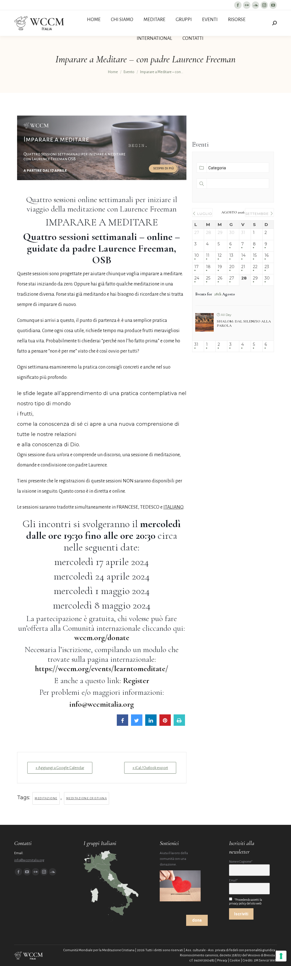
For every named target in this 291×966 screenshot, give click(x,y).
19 (220, 266)
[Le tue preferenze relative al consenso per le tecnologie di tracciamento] (281, 956)
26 (220, 278)
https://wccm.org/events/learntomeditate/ (101, 668)
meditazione (46, 798)
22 (255, 266)
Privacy (222, 960)
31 (196, 344)
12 (220, 255)
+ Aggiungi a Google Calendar (60, 768)
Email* (233, 880)
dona (197, 920)
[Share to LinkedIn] (151, 724)
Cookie (235, 960)
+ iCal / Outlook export (150, 768)
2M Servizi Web (265, 960)
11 (207, 255)
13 (231, 255)
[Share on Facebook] (122, 724)
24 (196, 278)
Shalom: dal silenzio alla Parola (244, 323)
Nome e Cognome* (240, 861)
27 (231, 278)
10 (196, 255)
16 (267, 255)
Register (136, 680)
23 (267, 266)
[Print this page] (179, 724)
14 (243, 255)
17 (196, 266)
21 (243, 266)
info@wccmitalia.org (29, 860)
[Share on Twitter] (136, 724)
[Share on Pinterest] (165, 724)
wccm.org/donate (101, 637)
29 (255, 278)
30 (267, 278)
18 (208, 266)
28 (244, 278)
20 (231, 266)
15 (255, 255)
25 (208, 278)
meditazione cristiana (86, 798)
